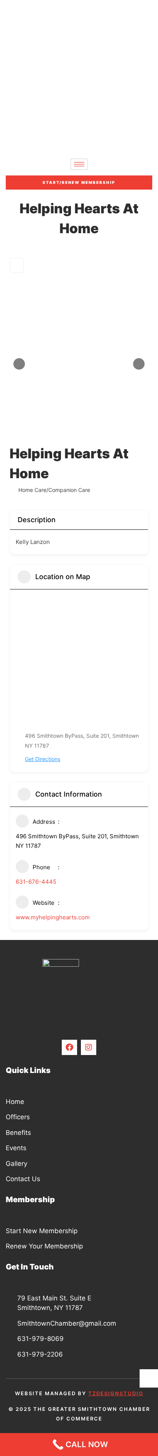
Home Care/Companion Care (54, 490)
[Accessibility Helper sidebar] (149, 1378)
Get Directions (42, 759)
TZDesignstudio (115, 1393)
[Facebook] (69, 1047)
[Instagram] (88, 1047)
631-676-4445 (36, 881)
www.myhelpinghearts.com (53, 917)
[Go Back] (17, 265)
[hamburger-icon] (79, 164)
